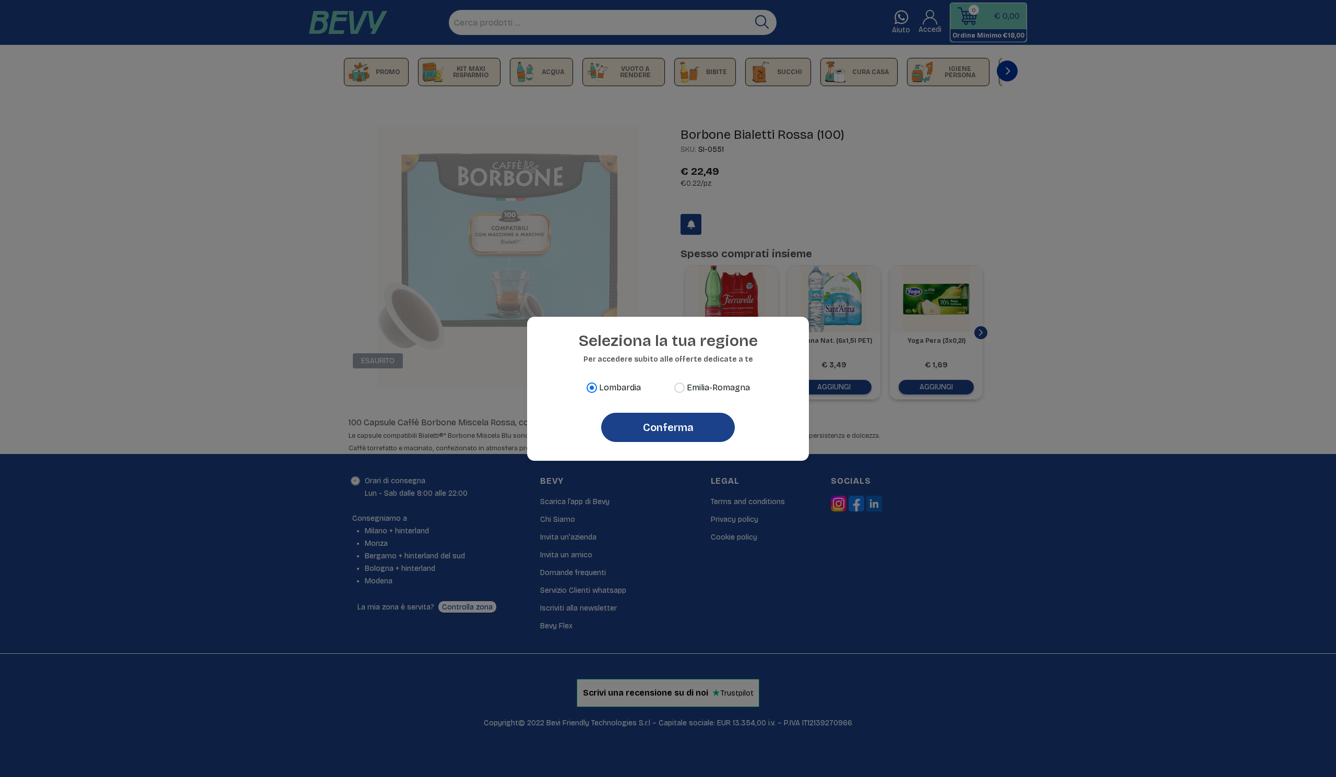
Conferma (668, 427)
